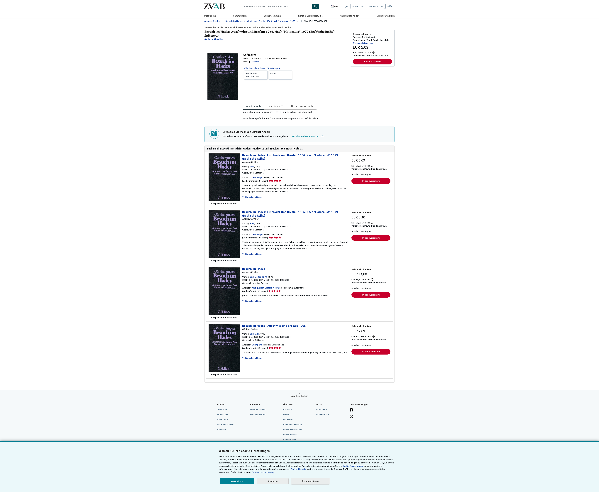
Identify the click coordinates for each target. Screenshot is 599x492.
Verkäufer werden (386, 15)
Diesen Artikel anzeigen (363, 43)
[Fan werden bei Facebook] (351, 410)
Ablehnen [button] (273, 481)
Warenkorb (221, 429)
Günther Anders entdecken (305, 136)
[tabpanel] (295, 115)
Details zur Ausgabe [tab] (302, 106)
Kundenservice (322, 414)
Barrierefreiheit (289, 439)
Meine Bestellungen (225, 424)
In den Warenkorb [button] (372, 61)
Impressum (288, 419)
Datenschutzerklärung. (263, 472)
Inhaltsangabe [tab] (254, 106)
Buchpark (257, 344)
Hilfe (389, 6)
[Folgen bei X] (351, 417)
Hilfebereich (321, 409)
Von (252, 75)
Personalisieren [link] (310, 481)
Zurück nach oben (299, 395)
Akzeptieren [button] (237, 481)
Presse (286, 414)
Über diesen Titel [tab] (277, 106)
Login (345, 6)
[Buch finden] (315, 6)
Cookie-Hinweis (290, 434)
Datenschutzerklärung (292, 424)
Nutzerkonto (358, 6)
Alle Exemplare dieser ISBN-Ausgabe (262, 68)
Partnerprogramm (257, 414)
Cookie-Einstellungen (352, 466)
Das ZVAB (287, 409)
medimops (257, 177)
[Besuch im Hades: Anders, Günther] (224, 314)
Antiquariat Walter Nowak (266, 287)
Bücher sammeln (272, 15)
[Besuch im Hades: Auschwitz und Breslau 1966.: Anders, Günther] (224, 200)
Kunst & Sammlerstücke (310, 15)
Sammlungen (240, 15)
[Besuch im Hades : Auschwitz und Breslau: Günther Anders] (224, 371)
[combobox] (277, 6)
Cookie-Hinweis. (298, 469)
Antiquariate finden (349, 15)
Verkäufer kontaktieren (252, 197)
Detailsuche (210, 15)
